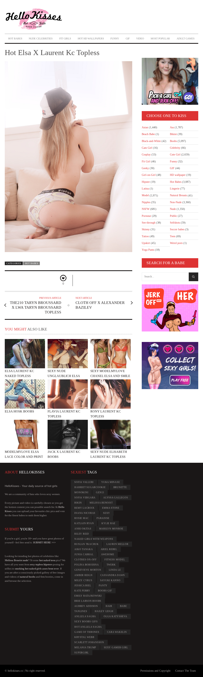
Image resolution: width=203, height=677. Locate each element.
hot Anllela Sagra (88, 627)
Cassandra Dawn (112, 575)
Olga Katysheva (115, 616)
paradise (103, 518)
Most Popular (160, 38)
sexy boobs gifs (86, 621)
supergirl (81, 652)
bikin (78, 502)
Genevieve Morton (87, 569)
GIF (128, 38)
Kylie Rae (108, 523)
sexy (106, 513)
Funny (114, 38)
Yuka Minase (110, 482)
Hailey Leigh (104, 611)
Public (173, 215)
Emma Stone (110, 508)
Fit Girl (146, 161)
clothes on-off (85, 559)
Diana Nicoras (84, 513)
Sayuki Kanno (110, 580)
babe (123, 606)
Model (145, 195)
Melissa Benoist (101, 502)
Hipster (146, 181)
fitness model (114, 559)
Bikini (173, 134)
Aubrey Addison (86, 606)
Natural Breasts (178, 195)
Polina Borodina (86, 564)
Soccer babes (177, 229)
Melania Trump (85, 647)
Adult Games (185, 38)
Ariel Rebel (109, 549)
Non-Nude (176, 202)
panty (103, 585)
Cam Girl (147, 147)
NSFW (145, 209)
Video (140, 38)
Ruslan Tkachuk (86, 544)
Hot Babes (15, 38)
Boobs (173, 141)
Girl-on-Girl (149, 174)
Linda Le (115, 569)
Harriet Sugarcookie (89, 487)
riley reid (81, 533)
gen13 (100, 492)
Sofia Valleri (84, 482)
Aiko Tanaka (83, 549)
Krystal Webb (84, 637)
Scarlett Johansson (89, 642)
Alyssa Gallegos (115, 497)
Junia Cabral (83, 554)
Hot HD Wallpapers (91, 38)
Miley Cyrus (83, 580)
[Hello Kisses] (34, 19)
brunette (120, 487)
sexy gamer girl (116, 647)
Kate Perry (82, 590)
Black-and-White (151, 141)
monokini (81, 492)
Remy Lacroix (84, 508)
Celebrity (175, 147)
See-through (148, 222)
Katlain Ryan (84, 523)
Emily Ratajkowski (88, 595)
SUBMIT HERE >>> (44, 542)
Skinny (146, 229)
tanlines (80, 611)
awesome (107, 554)
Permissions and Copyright (155, 670)
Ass (172, 127)
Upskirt (146, 243)
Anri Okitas (82, 528)
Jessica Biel (82, 585)
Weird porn (176, 243)
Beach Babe (148, 134)
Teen (172, 236)
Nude (173, 209)
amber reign (83, 575)
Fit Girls (65, 38)
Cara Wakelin (117, 632)
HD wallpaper (178, 174)
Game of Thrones (86, 632)
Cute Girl (175, 154)
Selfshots (175, 222)
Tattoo (145, 236)
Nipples (146, 202)
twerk (111, 564)
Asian (145, 127)
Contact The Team (185, 670)
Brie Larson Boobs (87, 601)
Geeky (145, 168)
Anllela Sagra (85, 616)
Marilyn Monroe (111, 528)
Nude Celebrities (41, 38)
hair (109, 606)
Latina (145, 188)
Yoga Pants (148, 249)
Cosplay (146, 154)
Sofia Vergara (85, 497)
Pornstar (146, 215)
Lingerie (174, 188)
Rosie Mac (81, 518)
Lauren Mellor (117, 544)
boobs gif (105, 590)
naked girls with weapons (93, 539)
